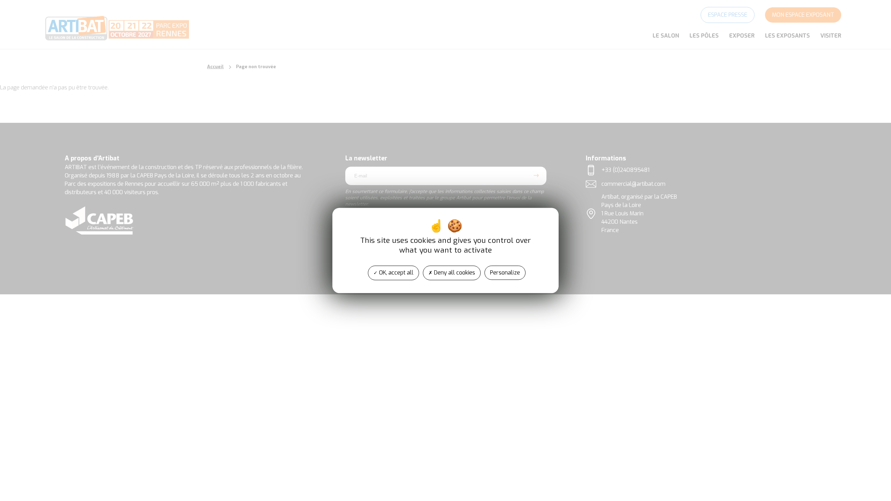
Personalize (505, 272)
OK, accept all (395, 272)
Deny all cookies (454, 272)
